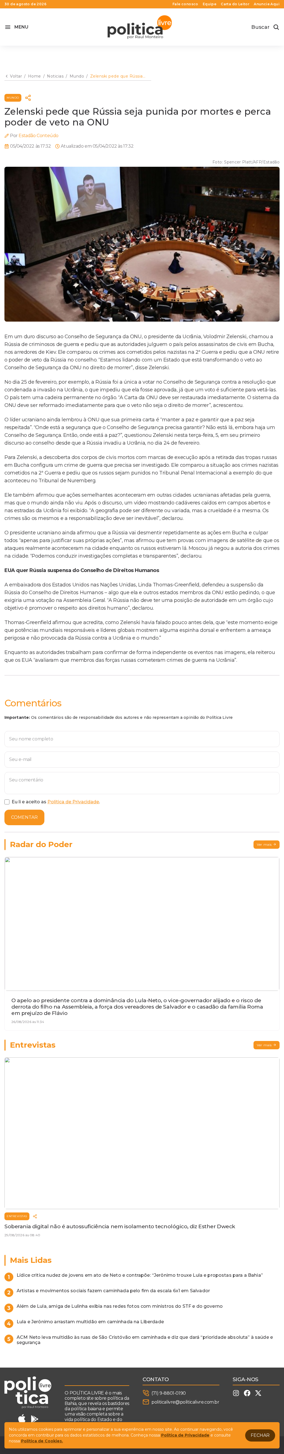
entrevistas (17, 1216)
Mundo (13, 97)
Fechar (260, 1435)
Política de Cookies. (42, 1440)
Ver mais (264, 844)
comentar (24, 817)
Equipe (209, 4)
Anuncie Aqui (267, 4)
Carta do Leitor (235, 4)
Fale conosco (185, 4)
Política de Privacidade (73, 801)
